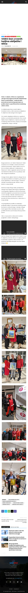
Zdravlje (18, 36)
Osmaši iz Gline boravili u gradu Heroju (7, 520)
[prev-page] (2, 553)
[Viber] (15, 511)
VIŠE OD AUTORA (15, 527)
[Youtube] (21, 582)
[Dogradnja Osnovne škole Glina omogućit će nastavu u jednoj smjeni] (4, 538)
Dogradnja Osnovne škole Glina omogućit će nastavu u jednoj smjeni (17, 538)
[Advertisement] (14, 18)
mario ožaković (7, 502)
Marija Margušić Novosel (9, 501)
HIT (5, 36)
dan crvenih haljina (14, 499)
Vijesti (8, 36)
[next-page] (4, 553)
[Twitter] (5, 511)
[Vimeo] (17, 582)
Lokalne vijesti (13, 36)
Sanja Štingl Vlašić (18, 502)
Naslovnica (3, 34)
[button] (2, 2)
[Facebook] (2, 511)
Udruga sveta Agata (17, 504)
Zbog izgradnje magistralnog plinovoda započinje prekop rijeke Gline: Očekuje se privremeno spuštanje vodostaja (17, 547)
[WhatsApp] (9, 511)
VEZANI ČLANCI (5, 527)
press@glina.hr (18, 578)
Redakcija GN (8, 46)
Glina (8, 34)
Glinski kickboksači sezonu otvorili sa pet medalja (21, 521)
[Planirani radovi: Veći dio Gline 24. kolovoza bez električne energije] (4, 532)
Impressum (16, 589)
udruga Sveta (6, 504)
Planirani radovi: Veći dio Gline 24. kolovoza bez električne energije (16, 532)
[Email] (12, 511)
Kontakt (11, 589)
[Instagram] (10, 582)
